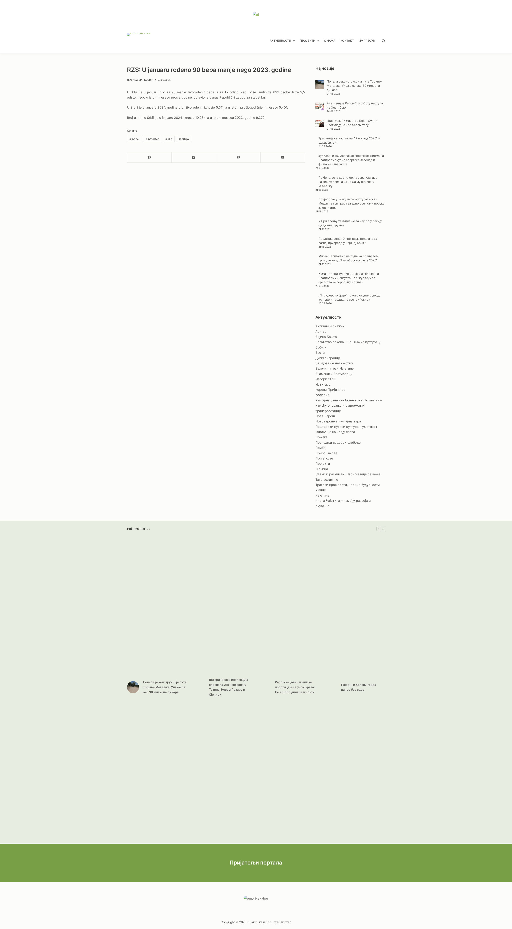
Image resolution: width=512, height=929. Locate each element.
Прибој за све (326, 453)
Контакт (347, 40)
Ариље (320, 331)
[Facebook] (149, 157)
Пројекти (307, 40)
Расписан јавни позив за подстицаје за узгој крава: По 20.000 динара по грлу (295, 687)
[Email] (283, 157)
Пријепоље (324, 458)
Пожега (321, 437)
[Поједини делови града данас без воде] (331, 687)
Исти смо (323, 384)
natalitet (152, 139)
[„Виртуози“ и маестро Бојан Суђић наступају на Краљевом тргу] (319, 124)
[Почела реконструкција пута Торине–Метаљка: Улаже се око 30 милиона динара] (319, 84)
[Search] (383, 40)
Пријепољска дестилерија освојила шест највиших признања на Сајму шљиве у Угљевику (348, 182)
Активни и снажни (330, 326)
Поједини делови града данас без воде (358, 687)
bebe (134, 139)
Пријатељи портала (256, 862)
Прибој (320, 448)
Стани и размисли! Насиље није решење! (348, 474)
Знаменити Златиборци (334, 374)
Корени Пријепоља (330, 390)
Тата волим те (326, 480)
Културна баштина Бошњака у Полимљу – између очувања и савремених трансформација (348, 405)
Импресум (367, 40)
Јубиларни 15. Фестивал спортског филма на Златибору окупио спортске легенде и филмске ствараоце (351, 160)
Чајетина (322, 495)
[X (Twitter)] (194, 157)
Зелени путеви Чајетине (334, 368)
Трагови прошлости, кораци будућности (347, 485)
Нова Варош (325, 416)
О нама (329, 40)
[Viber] (238, 157)
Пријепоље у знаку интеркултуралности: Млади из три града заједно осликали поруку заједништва (351, 203)
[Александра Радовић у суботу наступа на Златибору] (319, 106)
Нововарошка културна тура (338, 421)
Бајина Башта (326, 337)
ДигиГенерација (328, 358)
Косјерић (322, 395)
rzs (168, 139)
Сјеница (321, 469)
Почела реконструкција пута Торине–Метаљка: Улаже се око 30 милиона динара (354, 86)
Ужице (320, 490)
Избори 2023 (325, 379)
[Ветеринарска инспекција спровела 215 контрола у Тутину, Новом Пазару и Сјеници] (199, 687)
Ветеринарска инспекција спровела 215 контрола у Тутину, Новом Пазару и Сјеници (228, 687)
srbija (184, 139)
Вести (320, 353)
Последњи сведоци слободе (338, 442)
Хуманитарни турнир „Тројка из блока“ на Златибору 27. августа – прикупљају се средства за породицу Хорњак (348, 278)
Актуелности (280, 40)
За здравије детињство (334, 363)
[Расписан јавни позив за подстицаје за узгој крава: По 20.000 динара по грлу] (265, 687)
